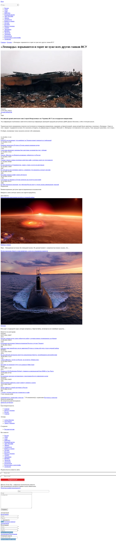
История (7, 24)
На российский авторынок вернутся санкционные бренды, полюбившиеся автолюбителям (29, 355)
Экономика (7, 29)
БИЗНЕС (7, 31)
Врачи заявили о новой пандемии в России (14, 387)
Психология (8, 36)
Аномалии (7, 39)
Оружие (6, 23)
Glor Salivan (8, 421)
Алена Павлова (9, 420)
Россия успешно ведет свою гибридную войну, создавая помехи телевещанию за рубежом (29, 338)
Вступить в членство (50, 397)
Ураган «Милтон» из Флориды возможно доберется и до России (21, 155)
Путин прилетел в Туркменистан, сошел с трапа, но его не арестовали (22, 165)
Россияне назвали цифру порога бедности (14, 175)
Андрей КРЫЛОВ (6, 112)
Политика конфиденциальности (11, 488)
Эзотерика (7, 34)
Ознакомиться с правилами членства (12, 397)
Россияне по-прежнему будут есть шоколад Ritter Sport (17, 364)
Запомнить (6, 520)
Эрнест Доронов (9, 423)
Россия (6, 8)
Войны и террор (9, 21)
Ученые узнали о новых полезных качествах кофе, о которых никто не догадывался (27, 160)
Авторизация (5, 523)
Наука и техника (9, 26)
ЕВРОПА (7, 13)
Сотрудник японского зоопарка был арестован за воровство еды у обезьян (24, 150)
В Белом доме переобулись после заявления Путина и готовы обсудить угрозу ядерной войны (30, 348)
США (6, 10)
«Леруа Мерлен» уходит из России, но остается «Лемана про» (20, 359)
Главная (6, 409)
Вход (2, 1)
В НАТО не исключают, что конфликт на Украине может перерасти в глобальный (26, 140)
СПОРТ (6, 28)
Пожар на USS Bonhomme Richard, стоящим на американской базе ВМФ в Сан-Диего (27, 371)
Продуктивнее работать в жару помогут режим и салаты (18, 382)
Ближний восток (9, 14)
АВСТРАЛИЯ (8, 16)
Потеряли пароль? (9, 521)
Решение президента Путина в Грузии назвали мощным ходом (20, 145)
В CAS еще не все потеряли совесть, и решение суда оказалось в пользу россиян (25, 170)
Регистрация (5, 514)
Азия (5, 11)
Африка (6, 18)
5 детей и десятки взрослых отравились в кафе (15, 392)
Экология (7, 32)
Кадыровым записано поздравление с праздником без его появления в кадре (24, 376)
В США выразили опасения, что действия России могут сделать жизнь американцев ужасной (30, 184)
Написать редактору (7, 402)
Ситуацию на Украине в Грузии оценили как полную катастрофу (21, 179)
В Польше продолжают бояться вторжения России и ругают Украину (22, 343)
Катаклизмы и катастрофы (12, 37)
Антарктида (8, 19)
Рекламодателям (9, 429)
